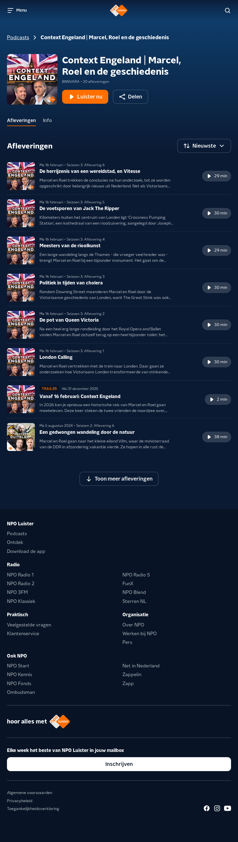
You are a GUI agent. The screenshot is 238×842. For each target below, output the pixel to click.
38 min (220, 436)
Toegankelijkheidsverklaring (33, 808)
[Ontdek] (227, 10)
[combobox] (204, 146)
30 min (220, 213)
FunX (127, 584)
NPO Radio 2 (21, 584)
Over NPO (133, 625)
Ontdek (15, 542)
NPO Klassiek (21, 601)
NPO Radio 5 (136, 575)
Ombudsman (21, 692)
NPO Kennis (19, 674)
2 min (222, 399)
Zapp (128, 683)
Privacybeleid (19, 800)
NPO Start (18, 666)
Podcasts (18, 37)
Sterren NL (134, 601)
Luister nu (89, 96)
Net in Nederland (141, 666)
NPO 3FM (17, 592)
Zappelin (131, 674)
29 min (220, 175)
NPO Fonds (19, 683)
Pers (127, 642)
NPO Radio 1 (20, 575)
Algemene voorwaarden (29, 792)
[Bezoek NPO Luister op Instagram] (217, 808)
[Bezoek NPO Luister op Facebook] (206, 808)
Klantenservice (23, 633)
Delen (135, 96)
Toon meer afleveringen (124, 478)
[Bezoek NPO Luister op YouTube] (227, 808)
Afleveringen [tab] (21, 120)
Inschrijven (119, 764)
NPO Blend (134, 592)
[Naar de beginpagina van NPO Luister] (119, 10)
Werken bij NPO (139, 633)
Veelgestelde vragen (29, 625)
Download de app (26, 551)
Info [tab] (47, 120)
